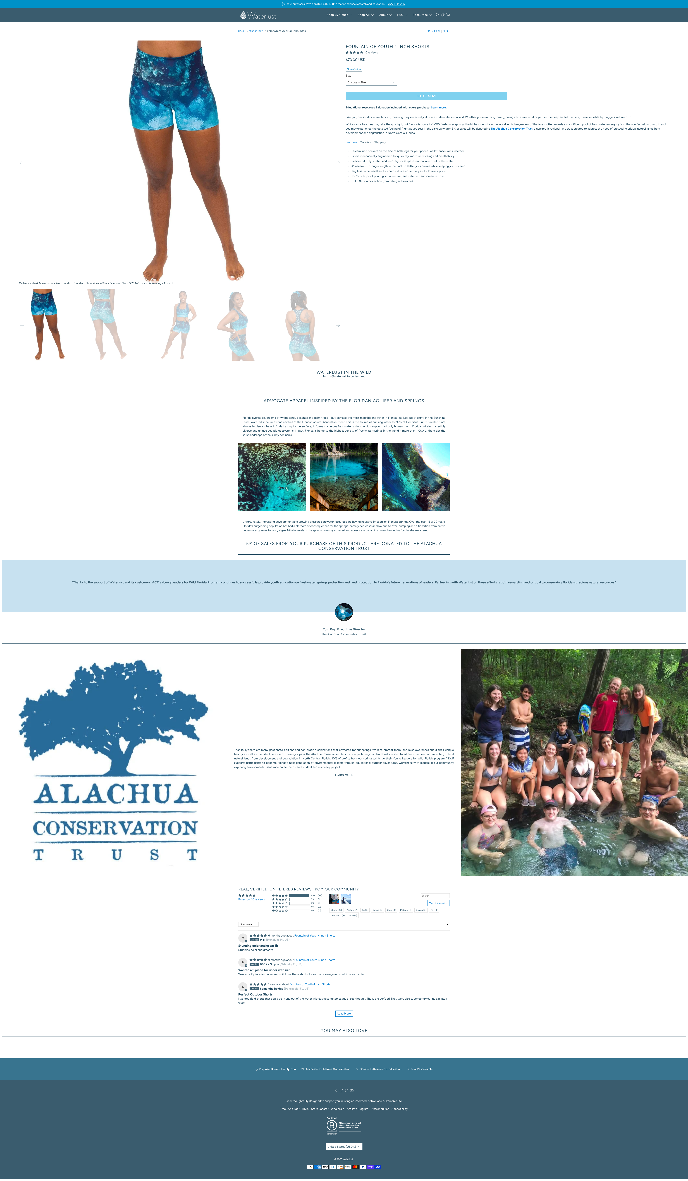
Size (348, 75)
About (383, 14)
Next (446, 31)
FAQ (400, 14)
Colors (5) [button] (377, 910)
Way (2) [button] (353, 915)
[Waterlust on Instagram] (341, 1091)
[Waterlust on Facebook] (336, 1091)
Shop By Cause (337, 14)
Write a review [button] (438, 903)
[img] (258, 935)
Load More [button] (344, 1013)
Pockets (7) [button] (352, 910)
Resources (420, 14)
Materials (365, 142)
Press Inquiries (380, 1109)
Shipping (380, 142)
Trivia (305, 1109)
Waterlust (348, 1159)
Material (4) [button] (405, 910)
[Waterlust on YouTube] (351, 1091)
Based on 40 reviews (251, 899)
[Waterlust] (258, 15)
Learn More (344, 775)
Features (351, 142)
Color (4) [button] (391, 910)
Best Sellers (256, 31)
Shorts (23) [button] (336, 910)
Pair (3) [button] (434, 910)
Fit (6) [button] (365, 910)
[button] (354, 52)
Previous (433, 31)
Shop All (364, 14)
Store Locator (319, 1109)
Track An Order (289, 1109)
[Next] (337, 162)
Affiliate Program (357, 1109)
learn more (396, 3)
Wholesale (337, 1109)
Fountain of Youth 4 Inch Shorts (314, 935)
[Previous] (21, 162)
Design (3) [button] (421, 910)
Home (241, 31)
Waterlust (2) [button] (338, 915)
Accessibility (399, 1109)
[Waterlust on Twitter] (346, 1091)
